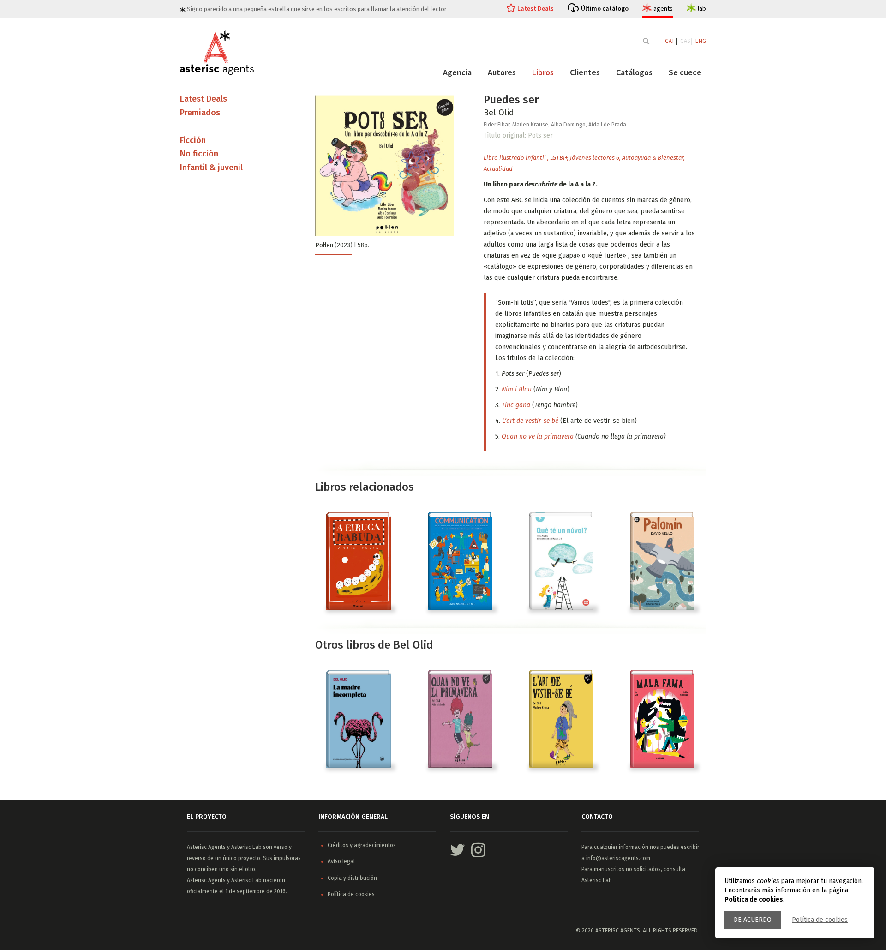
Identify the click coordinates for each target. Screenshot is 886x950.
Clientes (585, 72)
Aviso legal (341, 861)
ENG (700, 41)
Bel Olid (499, 113)
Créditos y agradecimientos (362, 845)
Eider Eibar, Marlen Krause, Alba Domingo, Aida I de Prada (555, 124)
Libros (543, 72)
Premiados (200, 113)
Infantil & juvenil (211, 167)
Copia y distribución (352, 878)
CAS (685, 41)
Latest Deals (535, 8)
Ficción (193, 140)
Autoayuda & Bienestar (652, 157)
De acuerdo (753, 920)
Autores (502, 72)
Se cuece (685, 72)
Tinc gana (516, 405)
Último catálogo (604, 8)
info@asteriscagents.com (618, 858)
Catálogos (634, 72)
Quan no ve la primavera (538, 436)
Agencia (457, 72)
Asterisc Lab (246, 847)
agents (663, 8)
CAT (670, 41)
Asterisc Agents (206, 847)
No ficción (199, 154)
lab (702, 8)
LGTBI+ (558, 157)
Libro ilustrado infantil (515, 157)
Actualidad (498, 168)
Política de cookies (820, 920)
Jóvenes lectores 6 (594, 157)
